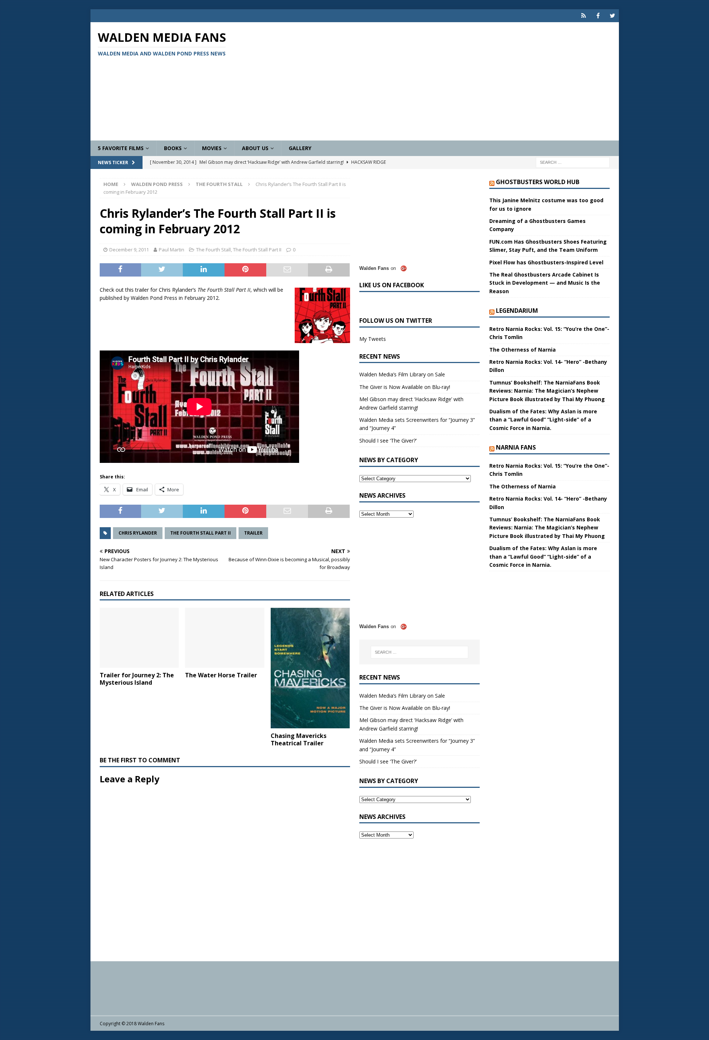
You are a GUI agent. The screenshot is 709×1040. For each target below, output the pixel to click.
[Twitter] (612, 15)
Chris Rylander (138, 533)
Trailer (253, 533)
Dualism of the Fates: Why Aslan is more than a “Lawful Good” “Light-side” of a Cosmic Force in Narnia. (543, 419)
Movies (212, 148)
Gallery (300, 148)
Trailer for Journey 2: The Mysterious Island (137, 679)
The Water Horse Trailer (221, 675)
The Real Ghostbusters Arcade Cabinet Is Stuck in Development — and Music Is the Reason (544, 283)
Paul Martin (171, 249)
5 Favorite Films (121, 148)
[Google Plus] (583, 15)
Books (173, 148)
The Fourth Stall (213, 249)
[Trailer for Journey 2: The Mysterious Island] (139, 637)
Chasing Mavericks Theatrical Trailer (298, 740)
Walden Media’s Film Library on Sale (402, 374)
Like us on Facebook (391, 285)
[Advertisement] (441, 81)
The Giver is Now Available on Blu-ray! (404, 386)
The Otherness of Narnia (522, 349)
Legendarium (517, 310)
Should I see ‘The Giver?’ (388, 440)
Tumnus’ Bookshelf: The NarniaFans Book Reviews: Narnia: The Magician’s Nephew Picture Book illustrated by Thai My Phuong (547, 391)
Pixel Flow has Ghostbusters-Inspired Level (546, 262)
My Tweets (372, 338)
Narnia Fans (516, 447)
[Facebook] (598, 15)
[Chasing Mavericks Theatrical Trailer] (310, 668)
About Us (255, 148)
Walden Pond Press (157, 184)
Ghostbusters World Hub (537, 182)
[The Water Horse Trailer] (224, 637)
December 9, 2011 (129, 249)
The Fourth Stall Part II (257, 249)
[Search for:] (573, 162)
